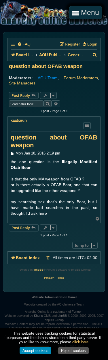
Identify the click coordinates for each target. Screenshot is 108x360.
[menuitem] (24, 44)
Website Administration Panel (54, 297)
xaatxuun (19, 120)
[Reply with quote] (87, 125)
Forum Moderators (81, 78)
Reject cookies (73, 350)
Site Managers (22, 83)
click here (80, 342)
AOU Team (48, 78)
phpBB (38, 269)
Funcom (77, 311)
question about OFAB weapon (46, 66)
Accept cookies (35, 350)
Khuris (38, 315)
